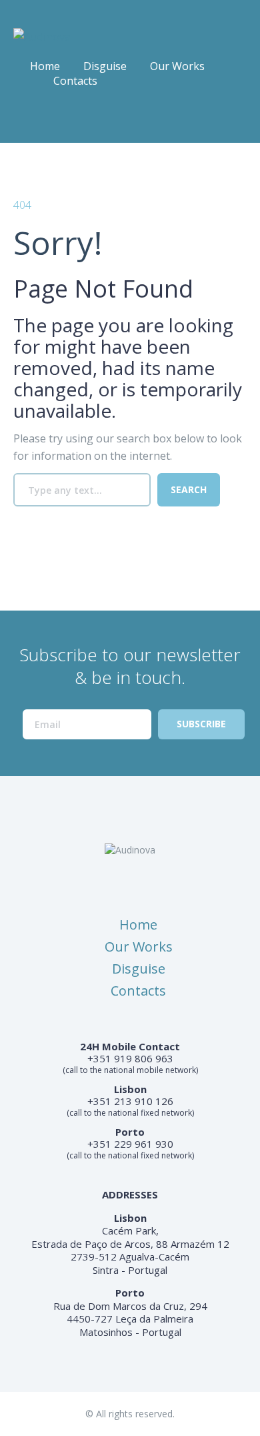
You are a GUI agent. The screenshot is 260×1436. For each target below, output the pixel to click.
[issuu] (49, 120)
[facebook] (22, 120)
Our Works (177, 66)
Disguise (105, 66)
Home (45, 66)
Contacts (75, 80)
